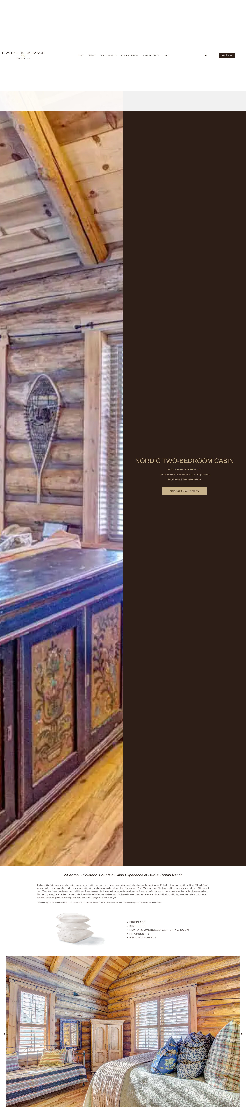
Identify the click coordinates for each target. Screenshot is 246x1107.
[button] (4, 1034)
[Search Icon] (206, 55)
